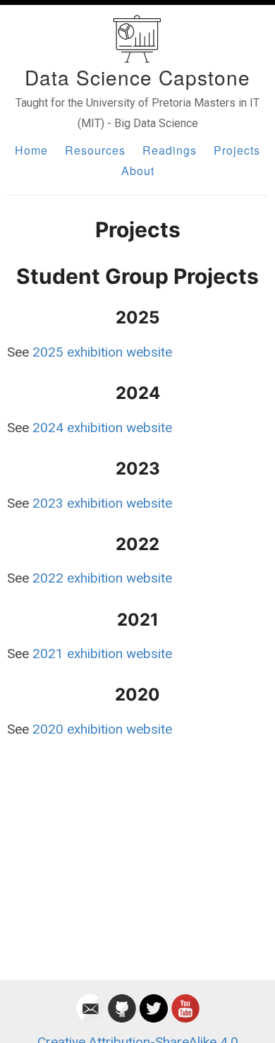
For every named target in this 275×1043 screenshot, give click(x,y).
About (137, 170)
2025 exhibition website (102, 352)
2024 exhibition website (102, 427)
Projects (237, 150)
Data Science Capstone (137, 77)
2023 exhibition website (102, 503)
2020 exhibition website (102, 729)
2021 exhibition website (102, 653)
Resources (95, 150)
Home (31, 150)
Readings (169, 150)
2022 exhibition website (102, 578)
